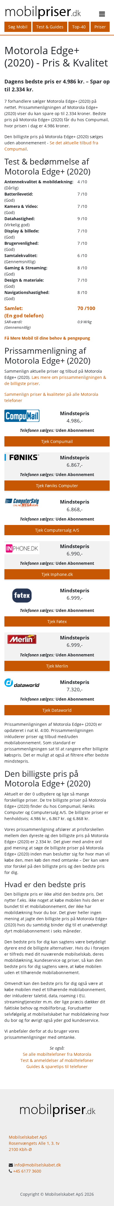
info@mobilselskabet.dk (37, 1165)
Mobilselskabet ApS (64, 1194)
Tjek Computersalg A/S (57, 530)
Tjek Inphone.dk (57, 574)
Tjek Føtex (57, 621)
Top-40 (79, 27)
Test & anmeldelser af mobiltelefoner (57, 1060)
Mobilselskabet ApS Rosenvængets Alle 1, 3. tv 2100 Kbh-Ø (34, 1143)
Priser (100, 27)
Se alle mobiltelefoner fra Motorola (57, 1054)
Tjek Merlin (57, 666)
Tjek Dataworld (57, 710)
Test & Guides (49, 27)
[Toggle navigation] (102, 15)
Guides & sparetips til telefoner (57, 1066)
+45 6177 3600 (27, 1171)
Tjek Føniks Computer (57, 485)
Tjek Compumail (57, 441)
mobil (42, 10)
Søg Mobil (17, 27)
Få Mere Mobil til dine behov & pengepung (47, 338)
